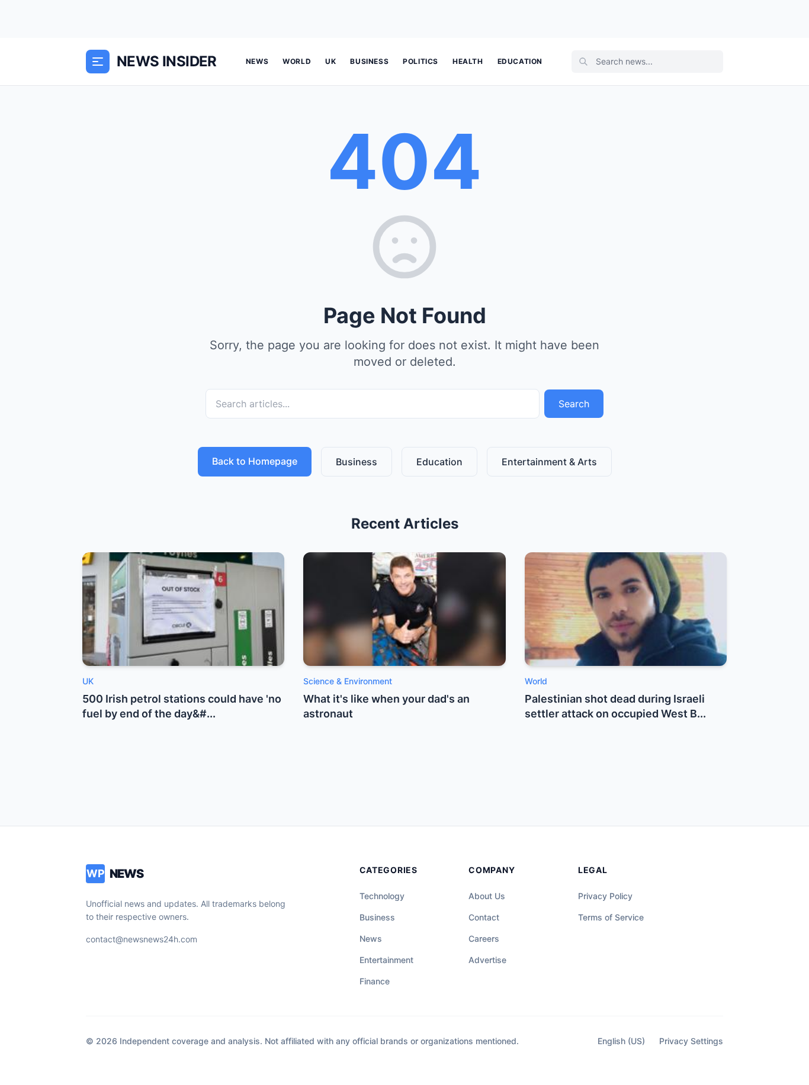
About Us (486, 896)
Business (369, 61)
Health (467, 61)
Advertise (487, 960)
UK (330, 61)
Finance (374, 981)
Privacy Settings (691, 1041)
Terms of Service (611, 917)
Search (573, 404)
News (257, 61)
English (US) (621, 1041)
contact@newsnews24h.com (141, 939)
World (296, 61)
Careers (483, 938)
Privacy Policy (605, 896)
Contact (483, 917)
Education (519, 61)
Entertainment (386, 960)
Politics (420, 61)
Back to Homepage (254, 461)
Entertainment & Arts (549, 462)
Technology (381, 896)
